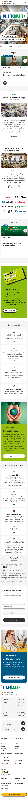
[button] (25, 61)
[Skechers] (22, 46)
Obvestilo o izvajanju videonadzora (6, 784)
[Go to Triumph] (20, 211)
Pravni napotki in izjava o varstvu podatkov (20, 779)
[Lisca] (13, 46)
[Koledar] (5, 83)
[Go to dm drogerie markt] (7, 206)
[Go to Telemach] (7, 202)
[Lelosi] (3, 46)
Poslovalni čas (4, 778)
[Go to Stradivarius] (7, 211)
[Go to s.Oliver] (20, 197)
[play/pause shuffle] (26, 215)
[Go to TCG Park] (20, 206)
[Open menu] (25, 7)
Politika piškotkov (19, 783)
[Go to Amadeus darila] (7, 197)
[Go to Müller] (20, 202)
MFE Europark (4, 788)
